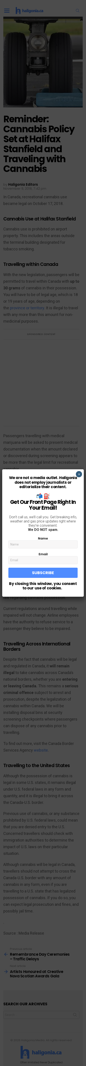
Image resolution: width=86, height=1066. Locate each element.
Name (43, 538)
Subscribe (43, 572)
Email (43, 554)
